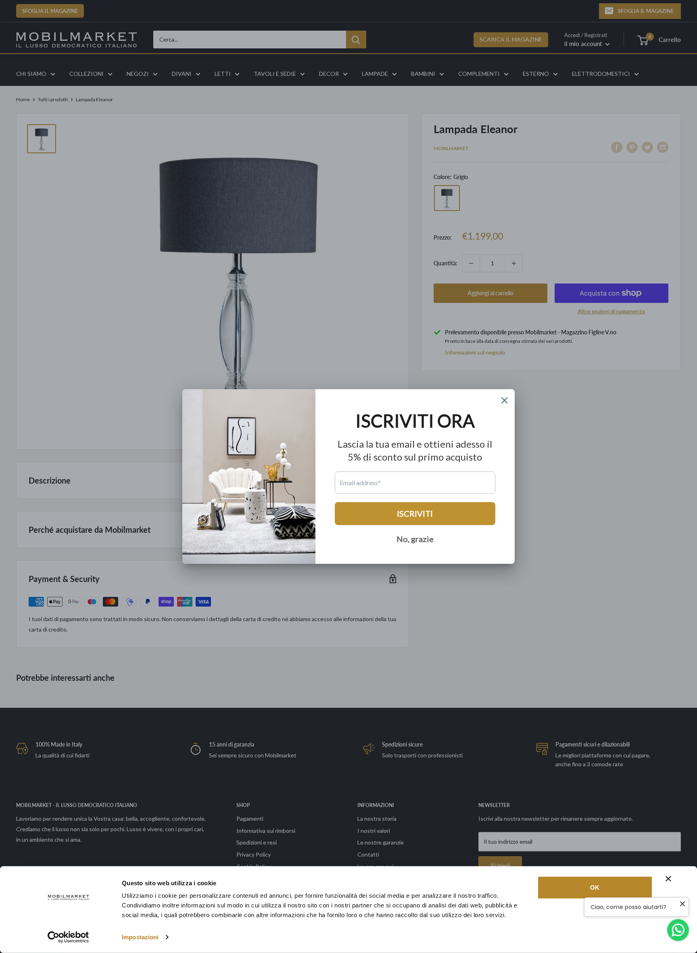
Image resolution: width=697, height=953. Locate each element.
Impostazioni (140, 937)
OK (594, 887)
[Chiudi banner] (668, 879)
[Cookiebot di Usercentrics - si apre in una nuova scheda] (68, 937)
